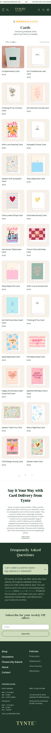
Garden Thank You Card (12, 427)
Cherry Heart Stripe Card (12, 215)
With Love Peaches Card (12, 144)
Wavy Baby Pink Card (11, 286)
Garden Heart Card (35, 461)
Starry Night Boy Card (36, 427)
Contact (6, 672)
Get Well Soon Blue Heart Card (12, 321)
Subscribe (25, 634)
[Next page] (32, 475)
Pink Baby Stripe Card (36, 357)
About (5, 667)
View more (25, 537)
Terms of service (35, 666)
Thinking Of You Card (35, 320)
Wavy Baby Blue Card (36, 178)
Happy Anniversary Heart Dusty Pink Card (12, 392)
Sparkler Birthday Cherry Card (37, 392)
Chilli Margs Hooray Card (12, 461)
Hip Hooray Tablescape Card (11, 250)
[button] (43, 9)
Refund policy (34, 671)
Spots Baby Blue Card (11, 357)
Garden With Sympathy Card (11, 179)
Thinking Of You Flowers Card (12, 109)
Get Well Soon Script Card (38, 108)
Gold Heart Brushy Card (36, 215)
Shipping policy (34, 661)
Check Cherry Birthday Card (36, 250)
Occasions (7, 656)
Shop (4, 651)
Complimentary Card (10, 71)
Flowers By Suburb (12, 661)
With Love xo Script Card (37, 286)
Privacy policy (34, 656)
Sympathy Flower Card (36, 144)
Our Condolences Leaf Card (36, 72)
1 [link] (19, 475)
